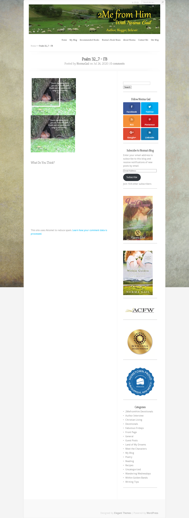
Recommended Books (89, 39)
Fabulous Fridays (134, 428)
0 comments (117, 63)
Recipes (129, 465)
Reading (129, 461)
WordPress (152, 513)
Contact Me (143, 39)
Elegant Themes (122, 513)
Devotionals (131, 424)
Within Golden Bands (136, 477)
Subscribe (132, 177)
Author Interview (134, 415)
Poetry (128, 457)
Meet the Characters (136, 448)
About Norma (129, 39)
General (129, 436)
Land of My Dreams (135, 444)
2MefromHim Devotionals (139, 411)
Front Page (131, 432)
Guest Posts (131, 440)
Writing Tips (132, 481)
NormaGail (83, 63)
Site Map (155, 39)
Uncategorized (133, 469)
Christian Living (133, 419)
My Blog (73, 39)
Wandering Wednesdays (138, 473)
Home (64, 39)
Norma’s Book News (111, 39)
